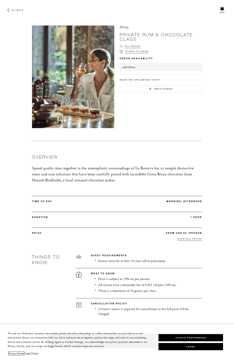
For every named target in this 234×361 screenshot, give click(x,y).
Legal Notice (31, 353)
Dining (124, 27)
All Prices (133, 46)
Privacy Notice (16, 353)
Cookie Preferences (191, 337)
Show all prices (190, 239)
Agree (190, 346)
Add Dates (128, 67)
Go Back (18, 10)
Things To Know (136, 51)
